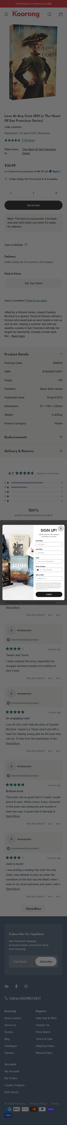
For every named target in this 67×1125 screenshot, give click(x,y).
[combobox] (39, 570)
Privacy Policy (41, 589)
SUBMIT (49, 594)
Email (37, 558)
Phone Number (40, 566)
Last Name (39, 549)
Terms (46, 589)
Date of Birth (40, 575)
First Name (39, 541)
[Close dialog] (60, 528)
